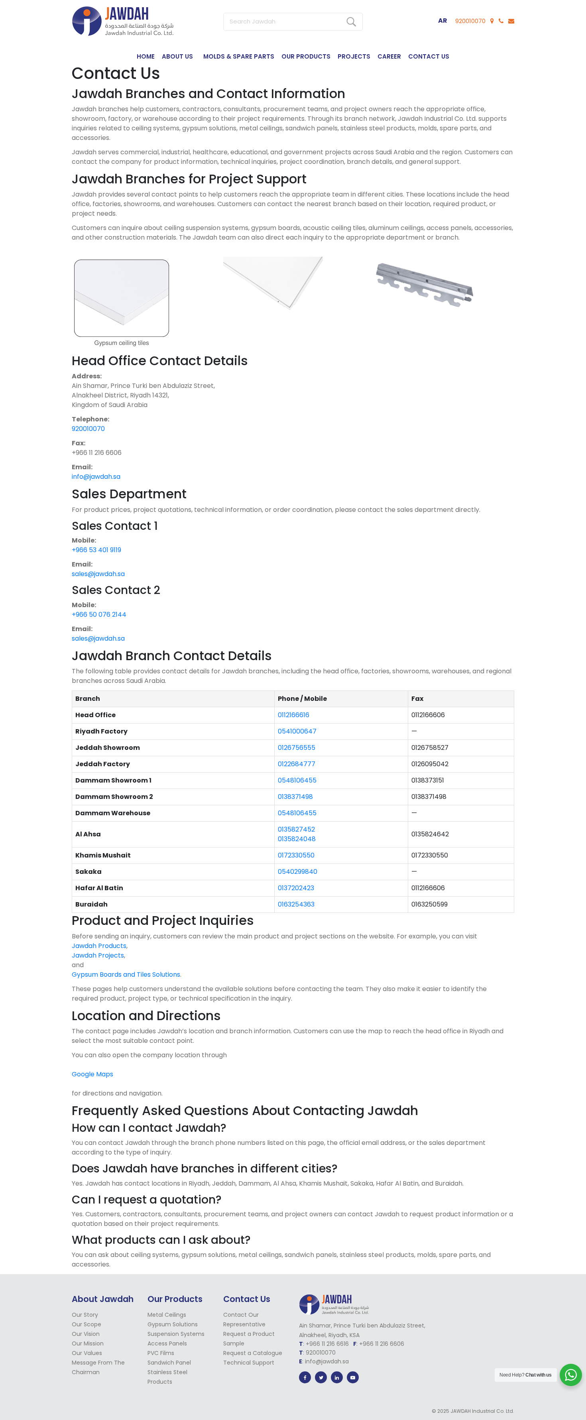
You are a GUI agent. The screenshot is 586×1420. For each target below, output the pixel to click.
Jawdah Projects (98, 955)
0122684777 (296, 764)
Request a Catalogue (252, 1353)
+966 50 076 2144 (99, 614)
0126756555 (296, 747)
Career (389, 56)
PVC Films (160, 1353)
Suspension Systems (176, 1334)
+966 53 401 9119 (96, 550)
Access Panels (167, 1343)
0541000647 (297, 731)
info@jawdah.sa (96, 476)
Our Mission (88, 1343)
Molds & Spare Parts (238, 56)
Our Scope (86, 1324)
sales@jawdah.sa (98, 573)
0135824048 (297, 839)
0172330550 (296, 855)
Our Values (87, 1353)
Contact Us (428, 56)
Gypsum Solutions (172, 1324)
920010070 (470, 21)
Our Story (85, 1315)
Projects (354, 56)
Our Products (305, 56)
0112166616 (293, 715)
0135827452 (296, 829)
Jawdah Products (99, 945)
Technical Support (248, 1363)
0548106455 (297, 780)
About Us (177, 56)
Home (146, 56)
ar (442, 20)
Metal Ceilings (166, 1315)
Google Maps (92, 1074)
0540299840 (297, 871)
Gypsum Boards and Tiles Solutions (126, 974)
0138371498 (295, 796)
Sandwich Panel (169, 1363)
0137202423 (296, 888)
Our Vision (86, 1334)
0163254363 (296, 904)
